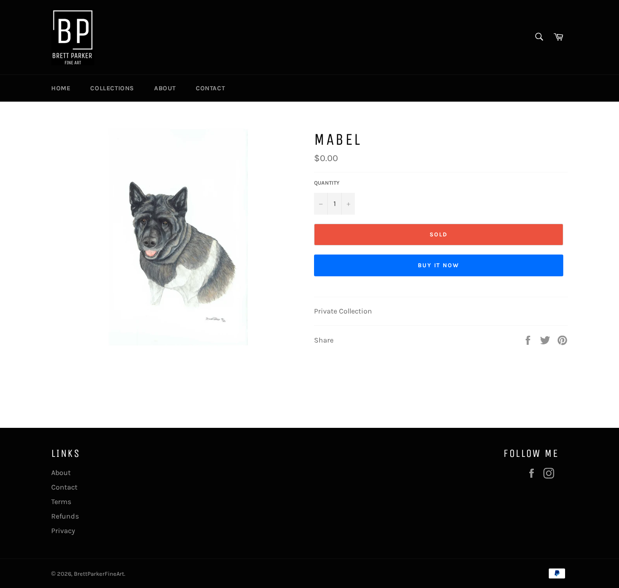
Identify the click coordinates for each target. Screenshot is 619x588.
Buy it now (439, 265)
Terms (61, 501)
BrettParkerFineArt (99, 573)
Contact (210, 88)
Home (60, 88)
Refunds (65, 516)
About (165, 88)
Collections (112, 88)
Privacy (63, 530)
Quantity (326, 183)
